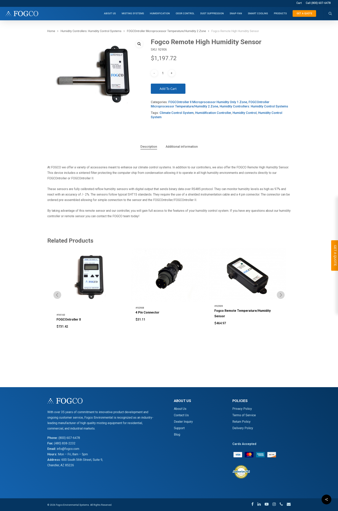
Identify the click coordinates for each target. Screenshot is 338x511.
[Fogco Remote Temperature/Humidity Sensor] (169, 274)
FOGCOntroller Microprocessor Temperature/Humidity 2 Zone (166, 31)
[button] (139, 43)
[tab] (149, 146)
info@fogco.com (68, 449)
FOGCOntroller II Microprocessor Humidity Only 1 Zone (207, 102)
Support (179, 428)
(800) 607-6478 (69, 438)
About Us (180, 409)
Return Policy (241, 421)
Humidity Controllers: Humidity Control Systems (91, 31)
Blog (177, 434)
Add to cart (168, 89)
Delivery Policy (242, 428)
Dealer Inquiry (183, 421)
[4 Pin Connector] (90, 274)
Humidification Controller (213, 113)
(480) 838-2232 (65, 443)
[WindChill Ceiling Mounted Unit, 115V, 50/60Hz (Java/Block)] (248, 275)
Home (51, 31)
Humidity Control (245, 113)
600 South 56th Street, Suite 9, (82, 460)
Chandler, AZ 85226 (60, 465)
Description (148, 146)
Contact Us (181, 415)
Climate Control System (177, 113)
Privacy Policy (242, 409)
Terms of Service (244, 415)
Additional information (182, 146)
